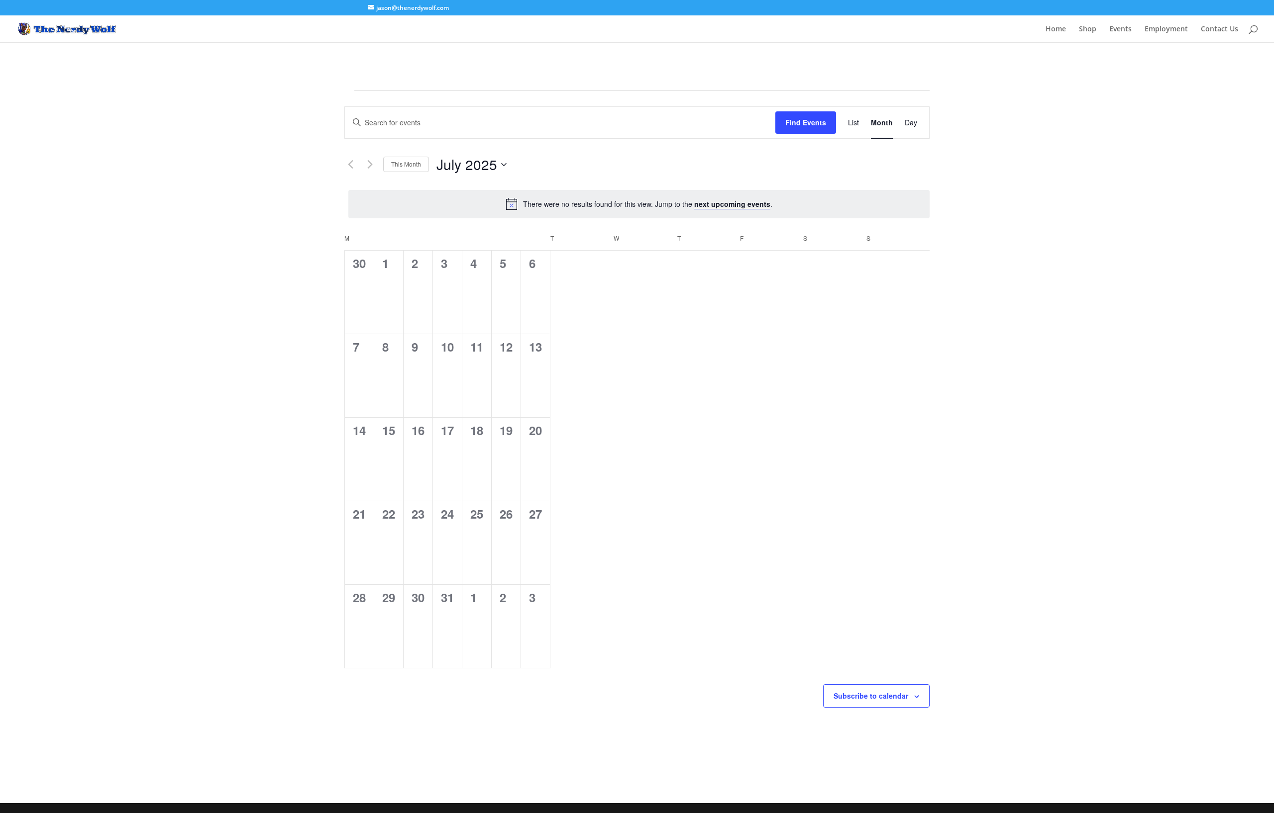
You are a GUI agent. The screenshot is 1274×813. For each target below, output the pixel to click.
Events (1120, 29)
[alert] (639, 204)
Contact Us (1219, 29)
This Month (406, 164)
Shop (1087, 29)
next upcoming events (732, 204)
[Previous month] (350, 165)
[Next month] (370, 165)
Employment (1166, 29)
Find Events (805, 122)
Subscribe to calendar (871, 696)
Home (1056, 29)
